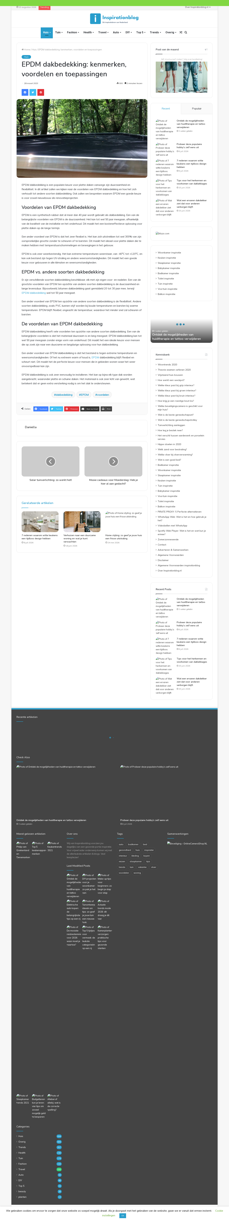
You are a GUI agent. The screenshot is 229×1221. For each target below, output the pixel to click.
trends (122, 867)
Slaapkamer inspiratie (169, 262)
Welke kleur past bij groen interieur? (177, 390)
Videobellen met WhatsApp (172, 525)
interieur (123, 855)
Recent (166, 108)
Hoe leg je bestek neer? (170, 430)
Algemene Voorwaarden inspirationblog (179, 565)
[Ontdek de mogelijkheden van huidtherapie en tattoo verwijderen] (165, 129)
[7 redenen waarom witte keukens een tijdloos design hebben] (40, 521)
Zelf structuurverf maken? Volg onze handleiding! (181, 59)
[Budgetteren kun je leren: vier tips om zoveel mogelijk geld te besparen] (39, 1106)
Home (27, 49)
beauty (22, 1191)
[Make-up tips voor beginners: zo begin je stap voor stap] (105, 884)
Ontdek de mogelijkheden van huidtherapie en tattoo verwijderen (191, 124)
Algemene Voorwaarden (171, 555)
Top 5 (139, 32)
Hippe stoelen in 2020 (169, 444)
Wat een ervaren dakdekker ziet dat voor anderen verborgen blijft (192, 204)
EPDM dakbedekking (34, 292)
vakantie (142, 867)
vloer (153, 867)
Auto (116, 32)
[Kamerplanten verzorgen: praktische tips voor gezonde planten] (105, 937)
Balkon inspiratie (166, 294)
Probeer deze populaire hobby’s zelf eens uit (189, 146)
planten (22, 1196)
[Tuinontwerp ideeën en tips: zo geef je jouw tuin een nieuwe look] (89, 911)
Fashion (72, 32)
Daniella (31, 427)
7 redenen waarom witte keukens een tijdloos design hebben (40, 537)
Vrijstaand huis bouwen (170, 374)
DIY (128, 32)
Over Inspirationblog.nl (196, 7)
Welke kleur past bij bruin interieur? (176, 395)
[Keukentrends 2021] (54, 847)
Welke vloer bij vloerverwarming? (175, 454)
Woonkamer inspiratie (169, 252)
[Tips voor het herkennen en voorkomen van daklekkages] (165, 187)
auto (121, 844)
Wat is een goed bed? (169, 459)
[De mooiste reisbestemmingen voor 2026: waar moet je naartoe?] (74, 936)
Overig (169, 32)
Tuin (58, 32)
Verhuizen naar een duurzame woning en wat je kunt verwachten (80, 538)
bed (145, 844)
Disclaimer (163, 560)
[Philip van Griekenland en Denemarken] (23, 850)
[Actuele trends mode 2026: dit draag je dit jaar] (105, 910)
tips (148, 861)
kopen (147, 855)
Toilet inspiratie (166, 278)
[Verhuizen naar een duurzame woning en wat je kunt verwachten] (82, 521)
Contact (162, 544)
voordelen (103, 394)
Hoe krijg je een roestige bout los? (176, 400)
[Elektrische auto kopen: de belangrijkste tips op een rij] (74, 910)
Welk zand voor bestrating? (172, 449)
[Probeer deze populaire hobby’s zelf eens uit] (165, 150)
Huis (46, 32)
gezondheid (125, 850)
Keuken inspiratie (167, 257)
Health (87, 32)
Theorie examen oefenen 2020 (174, 369)
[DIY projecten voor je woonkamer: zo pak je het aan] (89, 884)
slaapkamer (136, 861)
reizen (122, 861)
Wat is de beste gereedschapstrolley (177, 419)
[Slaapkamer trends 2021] (23, 1099)
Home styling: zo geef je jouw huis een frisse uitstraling (123, 537)
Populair (197, 108)
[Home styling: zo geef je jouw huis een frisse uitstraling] (123, 521)
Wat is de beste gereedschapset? (175, 414)
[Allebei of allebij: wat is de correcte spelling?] (54, 1103)
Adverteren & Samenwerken (173, 549)
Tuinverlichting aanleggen (171, 425)
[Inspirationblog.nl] (114, 18)
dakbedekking (64, 394)
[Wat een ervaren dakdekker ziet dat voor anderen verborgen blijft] (165, 207)
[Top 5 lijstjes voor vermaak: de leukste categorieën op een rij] (89, 937)
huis (138, 850)
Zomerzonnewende (168, 539)
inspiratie (149, 850)
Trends (154, 32)
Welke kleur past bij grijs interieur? (176, 385)
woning (137, 873)
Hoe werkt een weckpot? (171, 380)
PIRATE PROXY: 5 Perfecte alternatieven (180, 511)
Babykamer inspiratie (169, 268)
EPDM (95, 357)
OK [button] (122, 1215)
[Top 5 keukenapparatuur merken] (39, 967)
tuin (131, 867)
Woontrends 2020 (167, 364)
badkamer (133, 844)
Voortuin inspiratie (167, 288)
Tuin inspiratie (165, 283)
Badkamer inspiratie (168, 273)
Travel (102, 32)
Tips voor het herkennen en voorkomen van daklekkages (192, 182)
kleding (135, 855)
